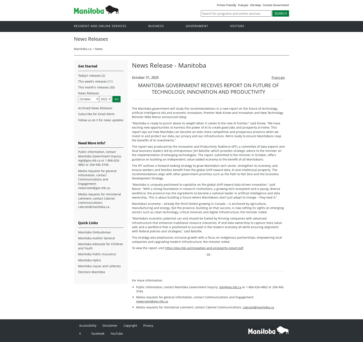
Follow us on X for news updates (101, 120)
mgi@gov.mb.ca (230, 287)
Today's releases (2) (91, 76)
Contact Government (276, 5)
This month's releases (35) (96, 87)
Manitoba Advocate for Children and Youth (100, 246)
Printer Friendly (226, 5)
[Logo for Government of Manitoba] (96, 12)
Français (243, 5)
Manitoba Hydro (89, 260)
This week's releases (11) (95, 81)
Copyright (130, 326)
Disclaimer (110, 326)
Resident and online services (100, 26)
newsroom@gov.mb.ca (152, 301)
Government (197, 26)
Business (156, 26)
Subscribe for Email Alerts (96, 114)
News (99, 49)
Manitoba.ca (82, 49)
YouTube (116, 333)
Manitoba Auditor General (96, 238)
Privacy (148, 326)
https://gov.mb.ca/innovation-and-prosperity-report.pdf (204, 248)
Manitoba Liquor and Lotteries (99, 266)
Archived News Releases (95, 108)
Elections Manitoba (91, 272)
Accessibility (87, 326)
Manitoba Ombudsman (94, 232)
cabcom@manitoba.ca (258, 307)
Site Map (255, 5)
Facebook (97, 333)
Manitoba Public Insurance (97, 254)
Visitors (237, 26)
